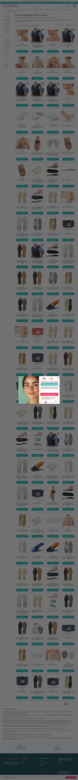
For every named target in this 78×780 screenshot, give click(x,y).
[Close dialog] (58, 377)
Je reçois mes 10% (49, 394)
